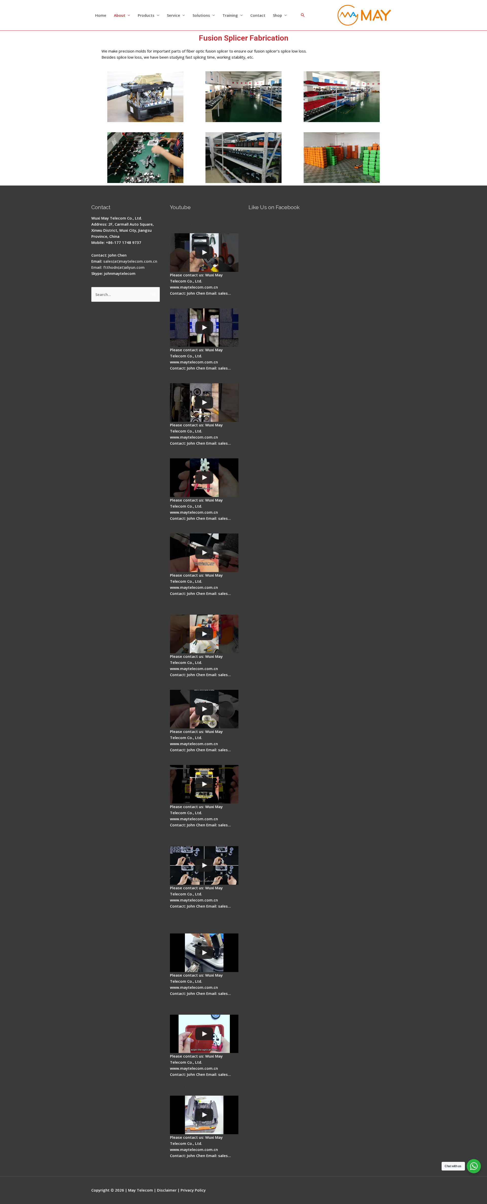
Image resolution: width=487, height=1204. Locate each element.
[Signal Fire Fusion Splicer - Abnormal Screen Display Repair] (204, 1115)
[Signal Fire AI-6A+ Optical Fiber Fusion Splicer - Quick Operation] (204, 634)
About (119, 15)
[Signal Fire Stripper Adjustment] (204, 709)
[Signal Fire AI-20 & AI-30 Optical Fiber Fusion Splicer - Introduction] (204, 865)
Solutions (201, 15)
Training (230, 15)
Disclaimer (167, 1190)
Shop (277, 15)
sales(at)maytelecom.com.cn (130, 261)
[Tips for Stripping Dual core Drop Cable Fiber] (204, 552)
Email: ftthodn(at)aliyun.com (118, 267)
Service (173, 15)
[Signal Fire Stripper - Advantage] (204, 477)
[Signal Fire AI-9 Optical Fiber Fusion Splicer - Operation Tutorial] (204, 1034)
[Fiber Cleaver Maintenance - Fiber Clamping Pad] (204, 402)
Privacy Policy (193, 1190)
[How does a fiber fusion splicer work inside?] (204, 327)
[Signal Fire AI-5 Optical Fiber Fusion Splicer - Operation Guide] (204, 252)
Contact (257, 15)
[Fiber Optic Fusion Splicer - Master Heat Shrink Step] (204, 784)
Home (100, 15)
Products (146, 15)
